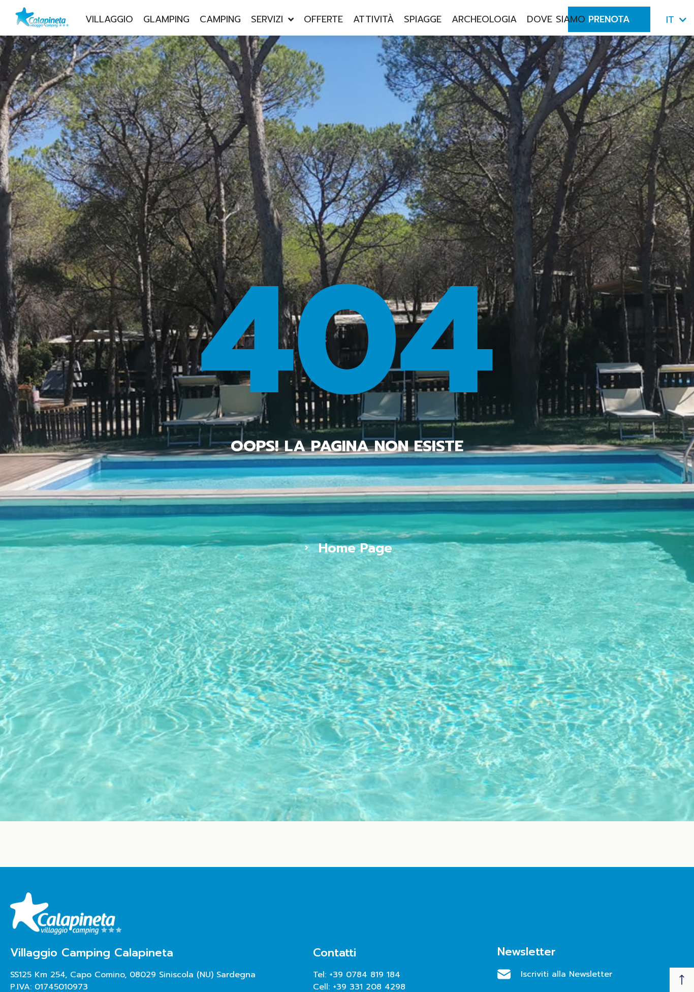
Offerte (323, 19)
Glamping (166, 19)
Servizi (267, 19)
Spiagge (422, 19)
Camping (220, 19)
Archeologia (484, 19)
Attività (373, 19)
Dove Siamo (556, 19)
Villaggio (109, 19)
